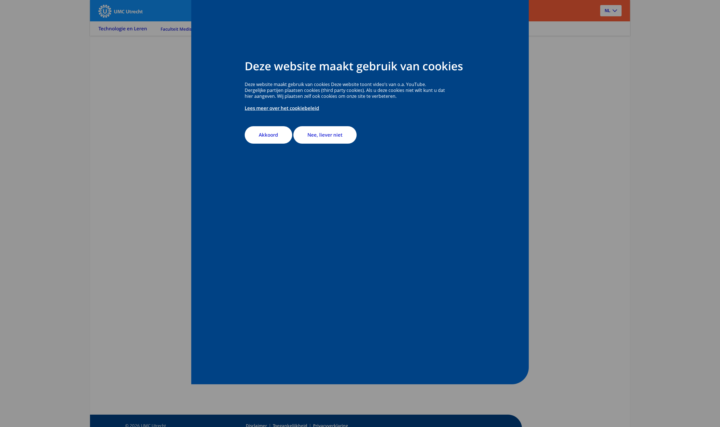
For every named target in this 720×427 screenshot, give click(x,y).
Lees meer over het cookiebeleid (282, 108)
